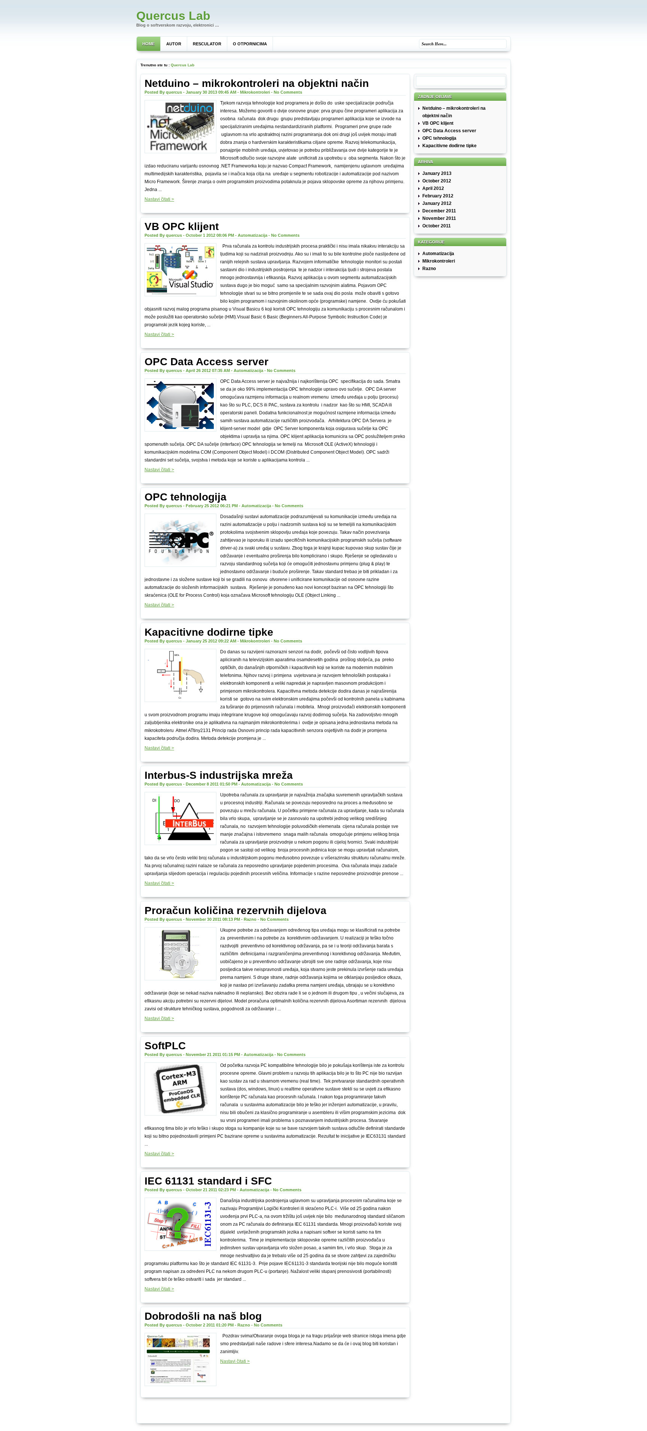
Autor (173, 44)
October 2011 (436, 226)
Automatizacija (252, 235)
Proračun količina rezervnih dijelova (235, 910)
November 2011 (439, 218)
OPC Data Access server (206, 361)
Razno (250, 919)
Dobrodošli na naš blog (203, 1316)
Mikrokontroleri (255, 92)
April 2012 (433, 188)
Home (148, 44)
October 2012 (436, 181)
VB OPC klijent (182, 226)
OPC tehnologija (186, 497)
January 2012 (437, 203)
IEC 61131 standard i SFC (208, 1181)
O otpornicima (250, 44)
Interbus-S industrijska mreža (219, 775)
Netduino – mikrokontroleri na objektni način (257, 83)
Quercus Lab (173, 15)
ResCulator (207, 44)
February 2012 (437, 196)
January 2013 (437, 173)
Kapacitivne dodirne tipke (209, 632)
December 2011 (439, 211)
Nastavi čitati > (159, 199)
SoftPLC (165, 1046)
